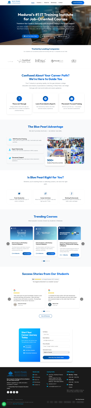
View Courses (63, 36)
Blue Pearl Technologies (18, 403)
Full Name (45, 331)
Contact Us (37, 384)
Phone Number (46, 343)
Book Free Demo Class (31, 36)
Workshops (53, 2)
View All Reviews (45, 316)
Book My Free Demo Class (56, 357)
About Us (46, 2)
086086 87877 (52, 384)
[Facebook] (8, 392)
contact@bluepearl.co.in (55, 386)
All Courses (37, 377)
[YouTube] (14, 392)
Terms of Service (19, 399)
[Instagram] (11, 392)
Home (32, 2)
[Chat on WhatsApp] (4, 404)
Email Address (46, 337)
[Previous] (8, 243)
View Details (27, 253)
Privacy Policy (10, 399)
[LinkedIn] (17, 392)
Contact (60, 2)
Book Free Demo (77, 2)
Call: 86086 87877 (48, 36)
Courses (39, 2)
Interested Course (47, 349)
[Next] (82, 243)
